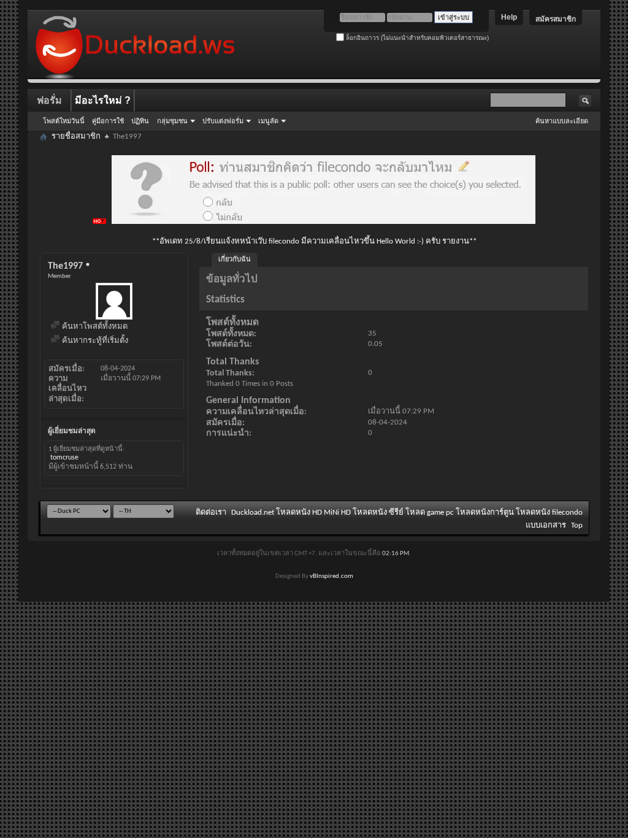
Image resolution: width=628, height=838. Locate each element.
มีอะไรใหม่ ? (103, 100)
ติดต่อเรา (211, 513)
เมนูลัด (268, 121)
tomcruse (64, 457)
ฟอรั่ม (49, 100)
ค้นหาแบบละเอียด (561, 121)
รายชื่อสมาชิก (76, 136)
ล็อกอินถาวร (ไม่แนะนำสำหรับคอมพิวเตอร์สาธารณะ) (416, 37)
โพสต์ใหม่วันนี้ (64, 121)
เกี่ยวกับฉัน (234, 259)
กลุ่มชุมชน (172, 121)
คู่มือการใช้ (108, 121)
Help (509, 17)
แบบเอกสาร (546, 525)
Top (577, 525)
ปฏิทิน (140, 121)
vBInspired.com (331, 576)
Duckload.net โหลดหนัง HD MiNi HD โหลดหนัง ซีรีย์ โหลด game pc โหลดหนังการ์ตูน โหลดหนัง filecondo (407, 513)
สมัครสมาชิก (555, 19)
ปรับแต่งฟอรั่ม (222, 121)
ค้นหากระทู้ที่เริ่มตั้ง (94, 341)
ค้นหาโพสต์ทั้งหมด (94, 327)
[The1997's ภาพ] (114, 301)
